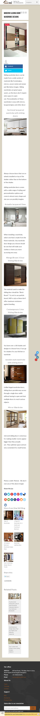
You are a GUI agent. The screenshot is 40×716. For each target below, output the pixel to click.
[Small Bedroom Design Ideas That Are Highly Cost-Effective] (14, 620)
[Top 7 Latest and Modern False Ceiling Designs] (14, 641)
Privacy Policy (8, 700)
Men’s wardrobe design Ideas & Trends (8, 565)
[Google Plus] (11, 494)
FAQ (5, 695)
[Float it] (24, 499)
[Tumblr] (15, 499)
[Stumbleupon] (5, 499)
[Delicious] (24, 494)
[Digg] (11, 499)
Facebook (36, 355)
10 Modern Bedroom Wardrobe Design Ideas (8, 546)
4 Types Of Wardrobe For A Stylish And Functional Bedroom (18, 525)
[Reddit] (21, 494)
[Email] (8, 499)
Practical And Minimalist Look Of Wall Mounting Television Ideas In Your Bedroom (14, 605)
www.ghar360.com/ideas (32, 714)
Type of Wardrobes (7, 522)
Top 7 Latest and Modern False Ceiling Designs (14, 648)
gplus (36, 359)
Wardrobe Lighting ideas (17, 544)
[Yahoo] (18, 499)
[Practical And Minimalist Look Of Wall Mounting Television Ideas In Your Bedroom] (14, 596)
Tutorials (6, 686)
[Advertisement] (19, 150)
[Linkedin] (15, 494)
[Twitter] (8, 494)
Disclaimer (7, 698)
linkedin (37, 357)
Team (5, 684)
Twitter (37, 352)
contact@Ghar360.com (19, 677)
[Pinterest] (18, 494)
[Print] (21, 499)
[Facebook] (5, 494)
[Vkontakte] (5, 505)
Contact (6, 688)
